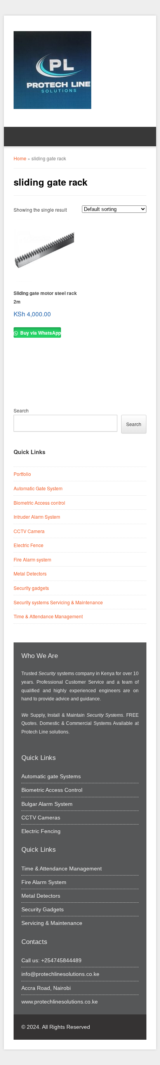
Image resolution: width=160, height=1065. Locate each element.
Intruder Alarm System (37, 516)
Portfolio (22, 473)
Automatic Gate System (38, 488)
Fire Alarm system (32, 559)
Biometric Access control (39, 502)
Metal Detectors (30, 573)
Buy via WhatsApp (40, 332)
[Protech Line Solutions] (52, 70)
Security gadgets (31, 587)
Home (20, 158)
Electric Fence (28, 545)
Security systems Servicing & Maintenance (58, 602)
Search (21, 410)
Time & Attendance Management (48, 616)
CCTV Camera (29, 531)
